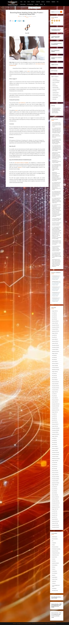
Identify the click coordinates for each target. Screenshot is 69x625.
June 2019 (54, 464)
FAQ (57, 1)
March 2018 (54, 494)
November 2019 (55, 454)
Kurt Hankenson (22, 102)
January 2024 (54, 365)
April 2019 (54, 468)
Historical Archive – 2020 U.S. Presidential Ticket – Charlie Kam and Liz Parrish (56, 606)
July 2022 (53, 393)
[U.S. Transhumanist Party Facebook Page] (52, 21)
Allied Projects (54, 536)
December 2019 (55, 452)
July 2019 (53, 462)
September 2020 (55, 434)
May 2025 (54, 337)
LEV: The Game (54, 70)
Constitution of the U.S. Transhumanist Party (56, 30)
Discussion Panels (55, 546)
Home (21, 1)
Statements (54, 581)
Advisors (43, 1)
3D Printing (55, 90)
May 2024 (54, 359)
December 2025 (55, 325)
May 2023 (54, 375)
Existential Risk (55, 97)
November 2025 (55, 327)
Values (28, 1)
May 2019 (54, 466)
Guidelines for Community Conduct (56, 58)
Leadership (38, 1)
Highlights (53, 1)
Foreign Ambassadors (56, 552)
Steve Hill (28, 16)
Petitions (53, 567)
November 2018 (55, 478)
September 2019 (55, 458)
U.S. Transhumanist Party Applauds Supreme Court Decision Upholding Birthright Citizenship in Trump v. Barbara (56, 141)
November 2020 (55, 430)
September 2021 (55, 409)
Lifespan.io (20, 167)
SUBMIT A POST (54, 64)
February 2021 (54, 424)
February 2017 (54, 521)
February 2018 (54, 496)
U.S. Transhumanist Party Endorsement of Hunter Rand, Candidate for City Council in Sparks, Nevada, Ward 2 (56, 255)
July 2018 (53, 486)
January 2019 (54, 474)
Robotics (54, 84)
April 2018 (54, 492)
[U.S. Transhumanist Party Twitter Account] (54, 21)
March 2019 (54, 470)
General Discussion (55, 554)
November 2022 (55, 387)
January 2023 (54, 383)
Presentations (54, 571)
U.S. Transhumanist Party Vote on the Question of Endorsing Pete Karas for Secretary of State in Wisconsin (56, 194)
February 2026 (54, 321)
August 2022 (54, 391)
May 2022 (54, 395)
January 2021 (54, 426)
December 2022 (55, 385)
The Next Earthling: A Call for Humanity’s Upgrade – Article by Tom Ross (56, 219)
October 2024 (54, 349)
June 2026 (54, 314)
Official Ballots (54, 565)
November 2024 (55, 347)
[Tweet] (16, 21)
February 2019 (54, 472)
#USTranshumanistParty (56, 108)
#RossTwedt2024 (55, 112)
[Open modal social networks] (23, 21)
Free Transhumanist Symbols (55, 51)
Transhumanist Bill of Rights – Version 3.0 (55, 37)
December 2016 (55, 525)
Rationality (54, 99)
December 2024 (55, 345)
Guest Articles (54, 556)
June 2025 (54, 335)
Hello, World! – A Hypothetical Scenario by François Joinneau (56, 161)
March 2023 (54, 379)
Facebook (36, 4)
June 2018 (54, 488)
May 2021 (54, 418)
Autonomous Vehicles (56, 89)
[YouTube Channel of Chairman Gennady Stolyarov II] (59, 21)
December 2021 (55, 403)
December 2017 (55, 500)
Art (52, 540)
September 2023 (55, 369)
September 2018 (55, 482)
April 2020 (54, 444)
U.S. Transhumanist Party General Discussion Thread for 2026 (56, 283)
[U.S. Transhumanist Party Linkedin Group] (57, 21)
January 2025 (54, 343)
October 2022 (54, 389)
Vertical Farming (55, 94)
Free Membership (30, 4)
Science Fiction (54, 579)
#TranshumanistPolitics (56, 110)
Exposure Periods (55, 550)
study (28, 71)
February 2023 (54, 381)
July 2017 (53, 511)
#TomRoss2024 (55, 111)
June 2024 (54, 357)
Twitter (41, 4)
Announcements (55, 538)
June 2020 (54, 440)
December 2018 (55, 476)
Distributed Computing (56, 548)
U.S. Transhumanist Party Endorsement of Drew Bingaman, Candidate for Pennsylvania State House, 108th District (56, 200)
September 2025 (55, 331)
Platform (32, 1)
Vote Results (54, 588)
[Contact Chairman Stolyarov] (52, 23)
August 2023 (54, 371)
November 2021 (55, 405)
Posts (25, 1)
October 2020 (54, 432)
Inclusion (53, 558)
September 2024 (55, 351)
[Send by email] (20, 21)
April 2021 (54, 420)
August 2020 (54, 436)
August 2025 (54, 333)
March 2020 (54, 446)
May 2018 (54, 490)
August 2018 (54, 484)
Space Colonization (56, 82)
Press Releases (54, 573)
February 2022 (54, 399)
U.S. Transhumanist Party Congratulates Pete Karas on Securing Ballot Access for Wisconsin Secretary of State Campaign (56, 148)
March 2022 (54, 397)
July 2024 (53, 355)
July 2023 (53, 373)
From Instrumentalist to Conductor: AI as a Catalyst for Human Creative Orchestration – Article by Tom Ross (56, 248)
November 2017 (55, 502)
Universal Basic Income (57, 95)
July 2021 (53, 414)
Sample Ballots (54, 577)
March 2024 (54, 361)
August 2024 (54, 353)
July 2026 (53, 312)
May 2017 (54, 515)
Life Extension (55, 79)
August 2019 (54, 460)
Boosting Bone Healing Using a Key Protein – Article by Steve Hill (27, 13)
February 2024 (54, 363)
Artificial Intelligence (56, 80)
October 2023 (54, 367)
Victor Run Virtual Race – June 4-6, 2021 (56, 597)
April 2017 (54, 517)
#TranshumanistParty (56, 109)
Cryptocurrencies (56, 92)
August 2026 (54, 310)
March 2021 (54, 422)
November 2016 (55, 527)
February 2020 (54, 448)
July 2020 (53, 438)
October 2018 (54, 480)
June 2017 (54, 513)
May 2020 (54, 442)
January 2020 (54, 450)
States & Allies (23, 4)
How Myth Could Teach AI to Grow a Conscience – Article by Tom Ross (56, 224)
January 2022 (54, 401)
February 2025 (54, 341)
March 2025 (54, 339)
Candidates (48, 1)
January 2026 (54, 323)
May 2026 (54, 316)
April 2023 (54, 377)
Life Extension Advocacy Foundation (21, 162)
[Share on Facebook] (11, 21)
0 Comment (33, 16)
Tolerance (54, 583)
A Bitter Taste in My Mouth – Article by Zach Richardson (56, 135)
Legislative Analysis (55, 563)
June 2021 (54, 416)
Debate (53, 544)
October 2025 (54, 329)
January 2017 (54, 523)
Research (53, 575)
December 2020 (55, 428)
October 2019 (54, 456)
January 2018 (54, 498)
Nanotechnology (55, 87)
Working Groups (55, 590)
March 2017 (54, 519)
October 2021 (54, 407)
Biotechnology (55, 85)
